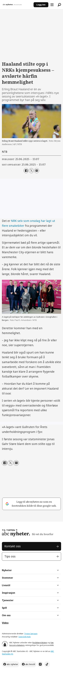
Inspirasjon (8, 592)
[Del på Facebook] (26, 170)
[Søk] (59, 4)
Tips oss (10, 556)
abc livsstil (30, 664)
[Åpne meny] (52, 5)
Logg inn (40, 4)
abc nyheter (12, 664)
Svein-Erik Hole (24, 636)
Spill (4, 607)
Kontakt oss (12, 546)
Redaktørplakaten (39, 642)
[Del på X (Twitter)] (31, 170)
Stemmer (7, 577)
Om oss (6, 615)
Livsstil (6, 585)
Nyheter (7, 570)
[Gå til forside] (17, 4)
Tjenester (7, 600)
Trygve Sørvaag (30, 633)
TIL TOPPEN (8, 530)
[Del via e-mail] (36, 170)
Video (5, 622)
